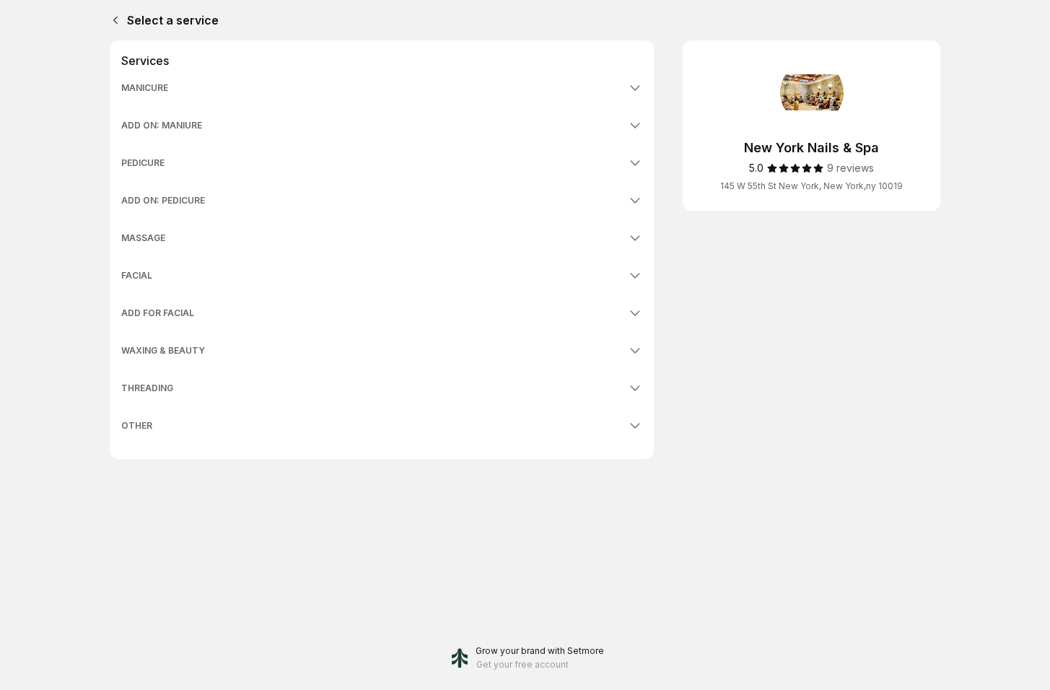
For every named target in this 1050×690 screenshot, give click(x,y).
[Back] (112, 20)
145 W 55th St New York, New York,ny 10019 (811, 185)
